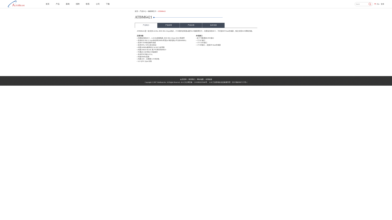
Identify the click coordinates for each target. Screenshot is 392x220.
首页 (47, 4)
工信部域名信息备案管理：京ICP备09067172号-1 (229, 82)
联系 (88, 4)
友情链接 (208, 79)
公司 (98, 4)
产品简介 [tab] (146, 25)
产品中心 (143, 11)
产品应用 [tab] (168, 25)
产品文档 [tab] (191, 25)
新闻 (68, 4)
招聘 (78, 4)
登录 (382, 4)
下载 (108, 4)
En (378, 4)
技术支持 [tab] (213, 25)
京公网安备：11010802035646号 (196, 82)
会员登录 (183, 79)
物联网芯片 (152, 11)
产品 (58, 4)
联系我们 (192, 79)
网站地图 (200, 79)
